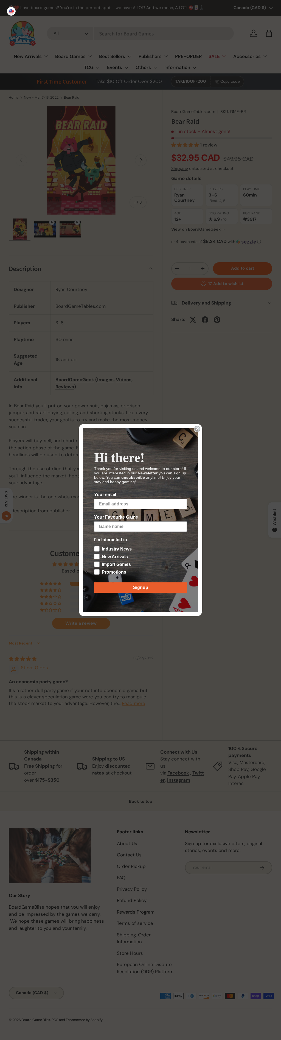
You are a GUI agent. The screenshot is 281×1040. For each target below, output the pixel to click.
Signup (140, 587)
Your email (105, 494)
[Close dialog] (197, 429)
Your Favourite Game (116, 517)
